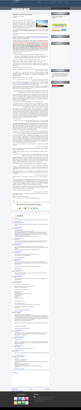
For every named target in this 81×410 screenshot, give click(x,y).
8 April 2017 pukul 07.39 (18, 281)
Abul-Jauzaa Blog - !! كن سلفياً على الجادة (22, 408)
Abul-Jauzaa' (19, 3)
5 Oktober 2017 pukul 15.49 (18, 350)
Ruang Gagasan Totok (17, 222)
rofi (13, 218)
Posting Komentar (15, 372)
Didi (14, 351)
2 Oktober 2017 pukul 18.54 (18, 345)
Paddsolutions (68, 408)
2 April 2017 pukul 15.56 (18, 243)
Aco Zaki (14, 228)
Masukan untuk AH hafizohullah (22, 14)
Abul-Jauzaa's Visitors (55, 87)
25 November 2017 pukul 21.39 (19, 355)
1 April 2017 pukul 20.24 (18, 227)
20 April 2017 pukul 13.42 (18, 311)
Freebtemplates (58, 408)
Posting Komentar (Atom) (20, 390)
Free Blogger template (52, 408)
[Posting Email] (14, 200)
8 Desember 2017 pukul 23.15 (19, 368)
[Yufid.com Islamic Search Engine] (59, 30)
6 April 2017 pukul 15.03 (18, 270)
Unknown (14, 282)
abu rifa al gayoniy (16, 356)
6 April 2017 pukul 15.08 (18, 275)
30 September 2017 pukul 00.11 (19, 336)
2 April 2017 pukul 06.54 (18, 238)
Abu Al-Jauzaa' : (15, 337)
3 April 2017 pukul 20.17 (18, 259)
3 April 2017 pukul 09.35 (18, 251)
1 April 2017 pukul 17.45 (18, 221)
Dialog (16, 17)
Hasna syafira (15, 276)
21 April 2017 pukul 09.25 (18, 330)
